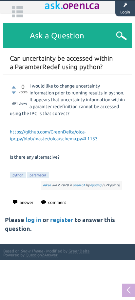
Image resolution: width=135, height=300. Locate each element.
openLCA (79, 185)
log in (33, 220)
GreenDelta (78, 251)
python (17, 175)
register (61, 220)
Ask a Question (57, 35)
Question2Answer (42, 255)
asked (47, 185)
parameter (37, 175)
